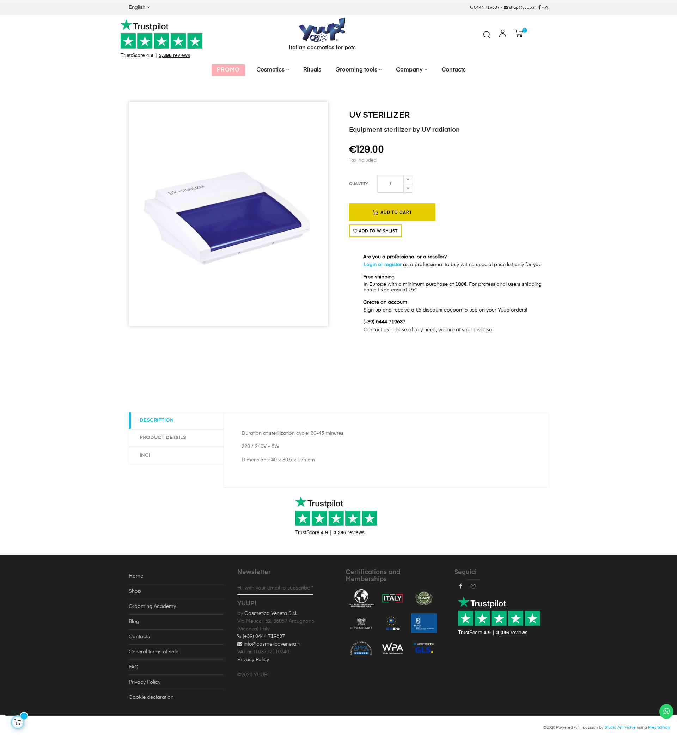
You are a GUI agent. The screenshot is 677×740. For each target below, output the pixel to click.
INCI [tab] (145, 455)
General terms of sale (153, 651)
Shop (135, 591)
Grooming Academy (152, 606)
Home (136, 576)
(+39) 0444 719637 (263, 636)
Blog (134, 621)
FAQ (134, 667)
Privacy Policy (144, 682)
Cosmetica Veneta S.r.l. (270, 613)
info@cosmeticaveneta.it (271, 644)
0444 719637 (486, 8)
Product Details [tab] (163, 437)
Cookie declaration (151, 697)
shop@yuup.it (521, 8)
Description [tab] (157, 420)
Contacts (139, 636)
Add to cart (395, 212)
